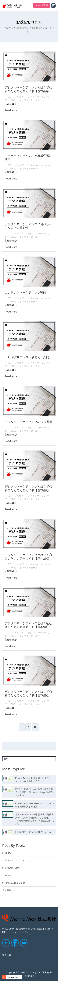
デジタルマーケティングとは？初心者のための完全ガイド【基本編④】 (28, 89)
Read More (11, 110)
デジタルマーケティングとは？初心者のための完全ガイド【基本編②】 (28, 625)
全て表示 (6, 890)
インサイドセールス (29, 100)
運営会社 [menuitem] (6, 955)
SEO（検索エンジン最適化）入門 (27, 357)
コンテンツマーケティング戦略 (25, 292)
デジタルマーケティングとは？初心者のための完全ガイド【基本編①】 (28, 693)
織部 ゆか (12, 104)
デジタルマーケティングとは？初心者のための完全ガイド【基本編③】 (28, 556)
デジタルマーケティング (18, 860)
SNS (13, 100)
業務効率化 (12, 868)
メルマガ (19, 97)
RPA (8, 875)
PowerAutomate (15, 883)
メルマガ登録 (41, 5)
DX (9, 97)
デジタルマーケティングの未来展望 (28, 422)
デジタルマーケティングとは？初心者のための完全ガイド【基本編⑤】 (28, 488)
